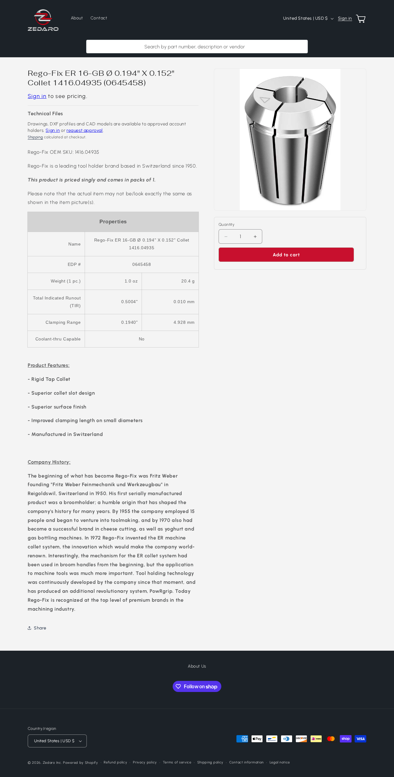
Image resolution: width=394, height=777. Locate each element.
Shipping (35, 137)
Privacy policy (145, 762)
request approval (84, 130)
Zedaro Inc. (52, 763)
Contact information (246, 762)
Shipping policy (210, 762)
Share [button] (40, 628)
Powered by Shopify (80, 763)
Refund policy (115, 762)
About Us (197, 666)
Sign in (345, 18)
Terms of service (177, 762)
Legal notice (280, 762)
